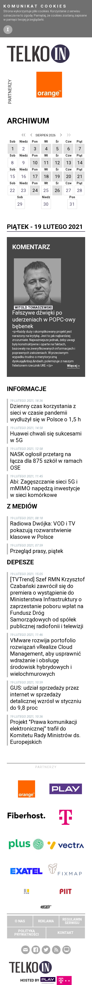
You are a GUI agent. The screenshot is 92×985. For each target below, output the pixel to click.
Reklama (46, 921)
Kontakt (66, 933)
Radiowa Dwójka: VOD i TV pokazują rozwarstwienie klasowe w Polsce (42, 530)
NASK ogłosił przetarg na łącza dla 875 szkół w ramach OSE (46, 461)
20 (68, 176)
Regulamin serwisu (72, 921)
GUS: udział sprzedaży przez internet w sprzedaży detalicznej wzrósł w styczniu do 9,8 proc (45, 698)
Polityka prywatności (26, 932)
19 (57, 176)
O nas (20, 921)
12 (57, 162)
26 (57, 190)
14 (79, 162)
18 (46, 176)
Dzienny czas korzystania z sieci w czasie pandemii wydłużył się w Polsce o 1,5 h (45, 413)
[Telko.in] (46, 53)
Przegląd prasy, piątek (36, 551)
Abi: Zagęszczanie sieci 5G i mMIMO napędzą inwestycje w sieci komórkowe (45, 488)
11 (46, 162)
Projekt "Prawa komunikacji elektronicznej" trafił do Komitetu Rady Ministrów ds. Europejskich (45, 732)
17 (35, 176)
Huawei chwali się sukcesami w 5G (46, 436)
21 (79, 176)
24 (35, 190)
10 (35, 162)
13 (68, 162)
